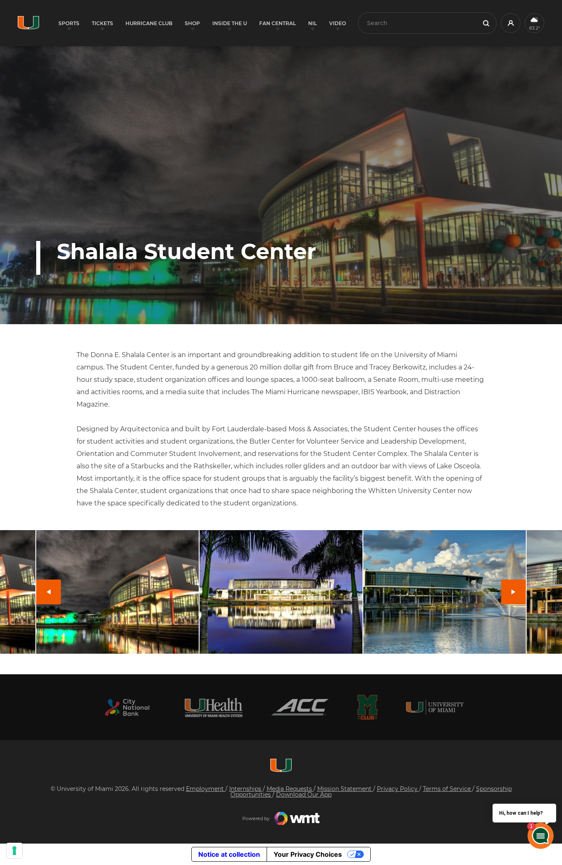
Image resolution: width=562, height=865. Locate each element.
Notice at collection (229, 854)
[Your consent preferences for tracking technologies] (14, 850)
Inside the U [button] (229, 23)
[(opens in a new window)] (127, 707)
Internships (246, 789)
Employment (205, 789)
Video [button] (337, 23)
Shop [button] (192, 23)
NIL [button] (312, 23)
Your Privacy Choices (308, 854)
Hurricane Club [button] (148, 23)
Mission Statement (345, 789)
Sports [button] (68, 23)
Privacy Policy (398, 789)
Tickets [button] (102, 23)
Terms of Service (447, 789)
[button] (510, 23)
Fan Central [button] (277, 23)
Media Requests (290, 789)
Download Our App (304, 794)
